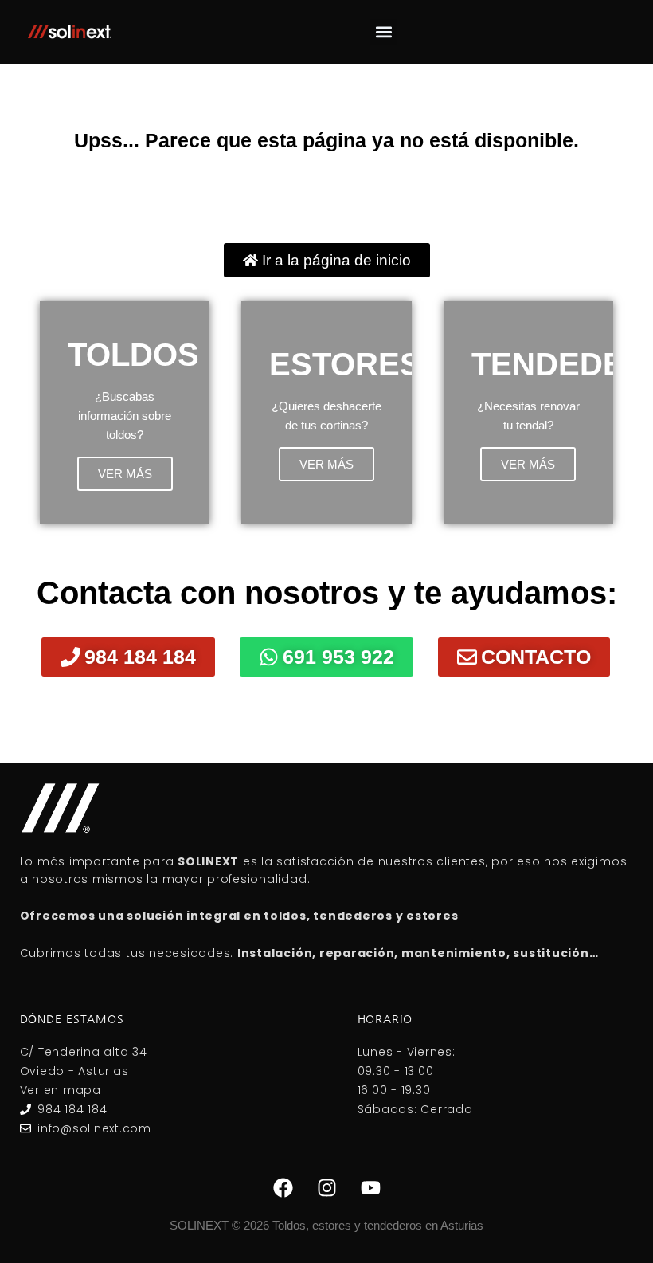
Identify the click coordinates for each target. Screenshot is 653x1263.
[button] (383, 32)
